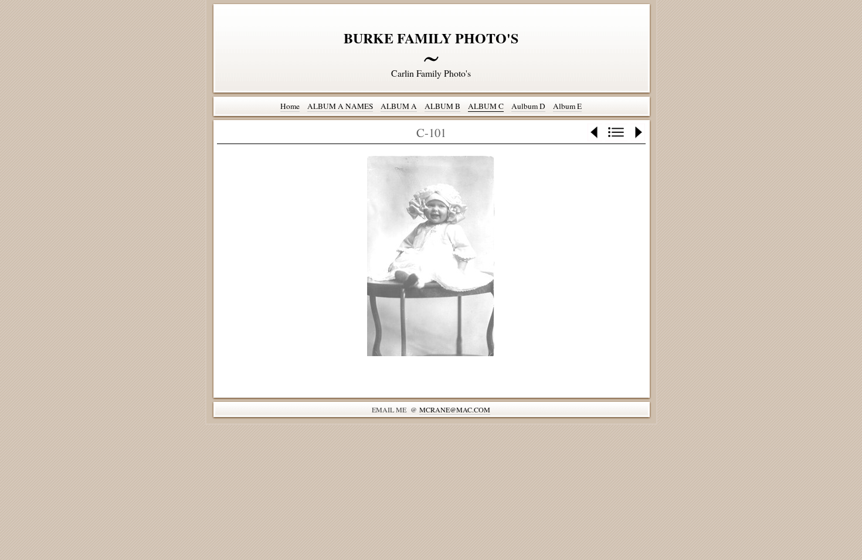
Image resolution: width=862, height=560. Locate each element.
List (616, 132)
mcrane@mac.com (454, 409)
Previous (595, 132)
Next (637, 132)
